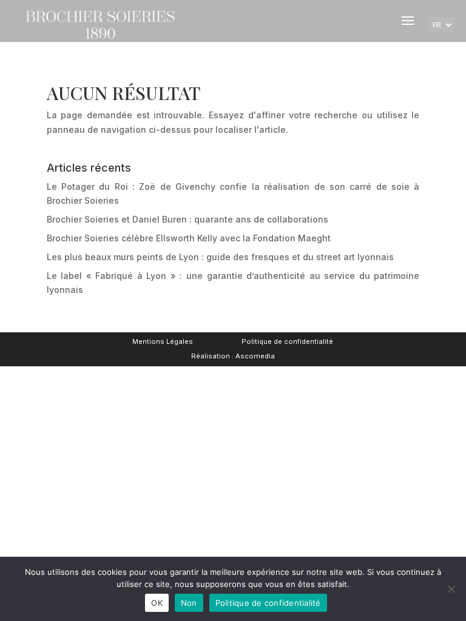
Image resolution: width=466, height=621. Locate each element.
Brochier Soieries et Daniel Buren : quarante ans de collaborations (187, 219)
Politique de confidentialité (287, 341)
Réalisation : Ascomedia (233, 356)
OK (157, 603)
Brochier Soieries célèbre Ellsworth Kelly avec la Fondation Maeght (189, 238)
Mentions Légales (162, 341)
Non (189, 603)
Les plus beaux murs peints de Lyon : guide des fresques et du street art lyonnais (220, 257)
